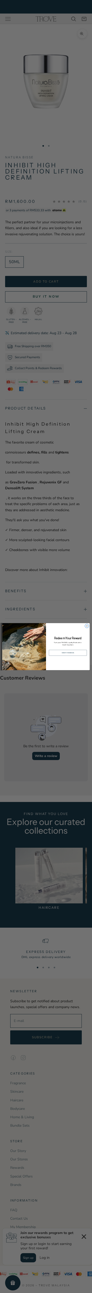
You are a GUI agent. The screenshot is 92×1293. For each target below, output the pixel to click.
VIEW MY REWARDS (68, 653)
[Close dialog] (87, 626)
